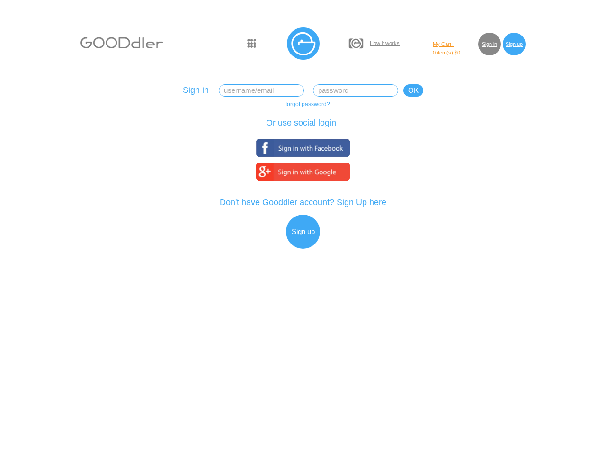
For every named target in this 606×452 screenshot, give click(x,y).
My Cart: (443, 44)
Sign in (489, 44)
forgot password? (307, 104)
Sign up (514, 44)
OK (413, 90)
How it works (385, 43)
